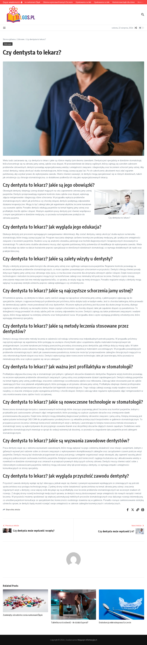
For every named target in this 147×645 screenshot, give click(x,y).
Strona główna (9, 39)
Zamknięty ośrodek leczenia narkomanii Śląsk (22, 615)
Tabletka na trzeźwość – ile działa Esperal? (69, 622)
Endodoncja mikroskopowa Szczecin (115, 622)
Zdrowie (20, 39)
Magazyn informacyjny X (87, 640)
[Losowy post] (136, 28)
